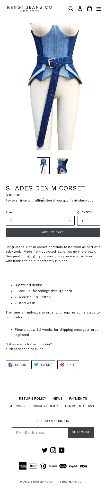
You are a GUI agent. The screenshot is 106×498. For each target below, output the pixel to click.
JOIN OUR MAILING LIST (53, 421)
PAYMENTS (78, 398)
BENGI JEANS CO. (42, 481)
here (17, 349)
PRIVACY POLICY (44, 406)
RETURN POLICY (32, 398)
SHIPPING (16, 406)
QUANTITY (84, 212)
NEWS (57, 398)
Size (9, 212)
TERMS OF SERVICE (81, 406)
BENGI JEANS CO (71, 481)
